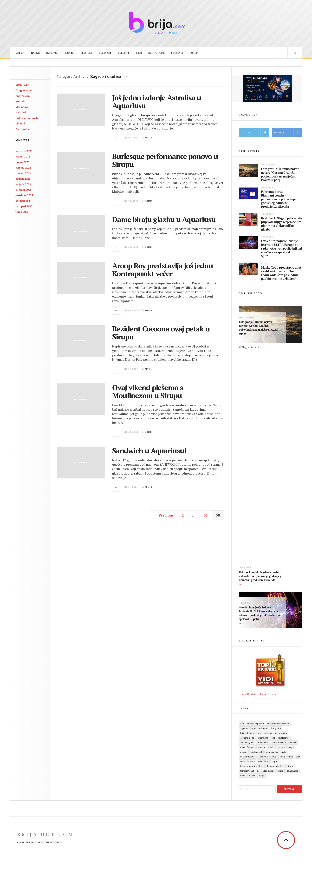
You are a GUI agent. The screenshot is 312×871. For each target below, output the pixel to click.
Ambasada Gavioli (255, 723)
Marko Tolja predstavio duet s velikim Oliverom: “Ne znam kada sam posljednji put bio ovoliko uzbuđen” (281, 273)
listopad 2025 (23, 206)
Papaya (243, 751)
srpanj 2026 (22, 156)
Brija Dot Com (45, 834)
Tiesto (290, 766)
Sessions (86, 52)
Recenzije (105, 52)
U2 (258, 770)
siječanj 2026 (23, 189)
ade (242, 723)
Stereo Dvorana (247, 761)
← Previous (164, 515)
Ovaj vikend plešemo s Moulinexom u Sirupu (147, 391)
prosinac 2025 (24, 195)
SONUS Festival (286, 756)
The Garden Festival (275, 766)
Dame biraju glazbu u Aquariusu (163, 219)
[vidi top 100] (270, 671)
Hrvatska (267, 214)
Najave (35, 52)
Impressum (22, 96)
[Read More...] (116, 138)
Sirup (274, 756)
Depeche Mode (247, 737)
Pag (290, 747)
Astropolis (22, 129)
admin (148, 138)
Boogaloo (276, 728)
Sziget (274, 761)
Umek (242, 775)
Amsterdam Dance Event (278, 723)
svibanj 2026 (23, 167)
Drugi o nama (23, 90)
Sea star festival (247, 756)
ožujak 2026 (22, 178)
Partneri (20, 112)
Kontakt (20, 101)
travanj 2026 (23, 173)
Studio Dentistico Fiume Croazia (258, 694)
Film (139, 52)
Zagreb (252, 775)
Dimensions (262, 737)
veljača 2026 (23, 184)
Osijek (270, 747)
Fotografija (269, 165)
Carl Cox (268, 733)
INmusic (293, 742)
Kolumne (124, 52)
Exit (273, 737)
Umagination (292, 770)
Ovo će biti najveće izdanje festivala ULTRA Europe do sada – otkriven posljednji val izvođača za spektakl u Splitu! (281, 248)
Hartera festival (279, 742)
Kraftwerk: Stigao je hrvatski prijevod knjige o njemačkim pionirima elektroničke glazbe (281, 223)
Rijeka (283, 751)
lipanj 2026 (22, 162)
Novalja (261, 747)
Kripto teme (156, 52)
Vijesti (20, 52)
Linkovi (20, 123)
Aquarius (244, 728)
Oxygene (281, 747)
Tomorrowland (247, 770)
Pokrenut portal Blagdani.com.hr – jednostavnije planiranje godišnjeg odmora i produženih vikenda (278, 199)
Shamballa (263, 756)
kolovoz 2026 (23, 151)
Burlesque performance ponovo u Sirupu (165, 160)
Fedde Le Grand (247, 742)
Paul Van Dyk (256, 751)
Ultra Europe (268, 770)
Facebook (279, 132)
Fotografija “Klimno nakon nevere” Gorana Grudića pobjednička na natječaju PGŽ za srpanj (280, 174)
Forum (194, 52)
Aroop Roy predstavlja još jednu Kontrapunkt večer (162, 270)
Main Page (22, 85)
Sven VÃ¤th (263, 761)
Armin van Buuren (260, 728)
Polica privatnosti (26, 118)
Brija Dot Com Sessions (250, 733)
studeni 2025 (23, 201)
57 (206, 515)
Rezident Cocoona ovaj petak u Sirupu (161, 333)
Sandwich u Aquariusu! (149, 450)
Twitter (245, 132)
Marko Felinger (247, 747)
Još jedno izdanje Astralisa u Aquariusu (156, 101)
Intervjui (52, 52)
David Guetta (281, 733)
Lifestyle (177, 52)
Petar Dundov (272, 751)
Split (298, 756)
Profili (69, 52)
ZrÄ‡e (261, 775)
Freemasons (263, 742)
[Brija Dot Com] (156, 23)
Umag (280, 770)
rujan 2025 (22, 212)
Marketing (21, 107)
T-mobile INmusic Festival (251, 766)
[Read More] (240, 337)
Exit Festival (283, 737)
